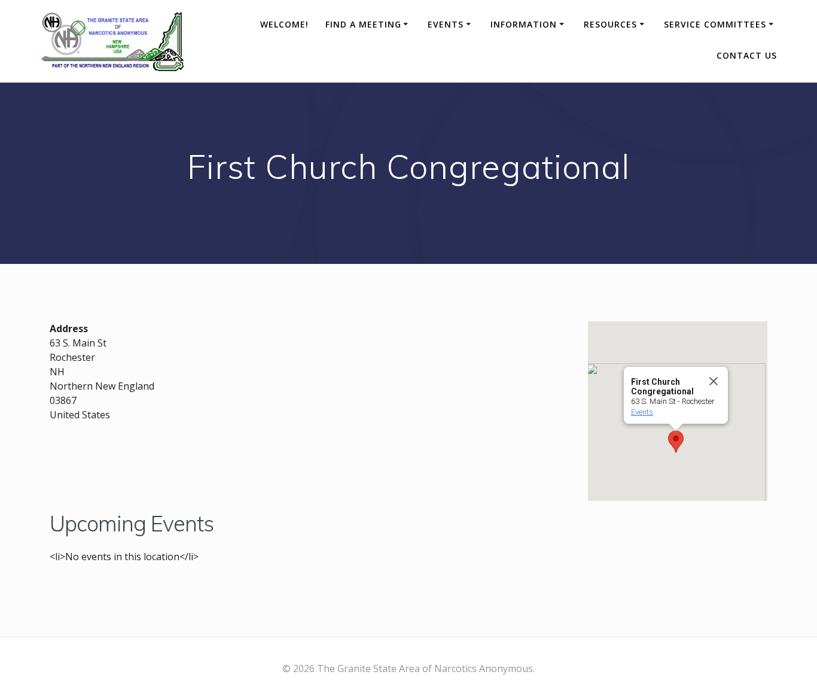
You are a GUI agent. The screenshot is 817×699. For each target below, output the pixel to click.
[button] (676, 441)
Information (523, 24)
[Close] (713, 381)
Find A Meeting (363, 24)
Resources (610, 24)
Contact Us (747, 55)
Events (446, 24)
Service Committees (715, 24)
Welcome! (284, 24)
